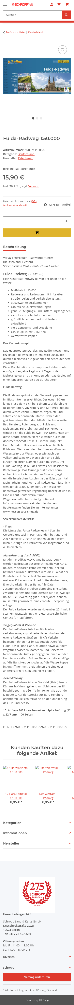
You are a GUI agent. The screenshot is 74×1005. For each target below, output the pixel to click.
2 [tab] (37, 118)
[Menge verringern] (7, 221)
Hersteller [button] (11, 843)
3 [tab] (41, 118)
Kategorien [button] (12, 823)
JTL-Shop (44, 1000)
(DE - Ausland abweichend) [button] (20, 203)
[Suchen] (66, 14)
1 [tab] (33, 118)
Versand (33, 186)
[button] (51, 4)
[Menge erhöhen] (66, 221)
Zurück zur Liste (15, 32)
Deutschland (26, 154)
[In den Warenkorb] (37, 232)
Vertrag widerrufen (37, 977)
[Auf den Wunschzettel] (62, 49)
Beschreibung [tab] (14, 247)
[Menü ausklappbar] (5, 2)
